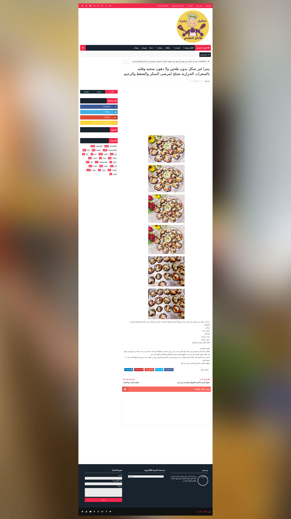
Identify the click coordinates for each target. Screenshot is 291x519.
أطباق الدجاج (113, 146)
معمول (103, 170)
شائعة (99, 92)
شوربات (144, 48)
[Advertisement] (121, 26)
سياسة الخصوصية (178, 6)
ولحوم (115, 174)
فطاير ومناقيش (103, 162)
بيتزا (115, 154)
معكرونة (114, 170)
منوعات (136, 48)
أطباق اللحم (99, 146)
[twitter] (110, 5)
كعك (91, 162)
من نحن (199, 6)
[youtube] (86, 5)
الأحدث (111, 92)
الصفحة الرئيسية (201, 48)
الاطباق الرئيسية (112, 150)
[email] (90, 5)
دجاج (87, 154)
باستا (151, 48)
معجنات (159, 48)
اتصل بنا (190, 6)
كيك (116, 166)
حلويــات (177, 48)
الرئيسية (208, 6)
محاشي (106, 166)
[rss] (94, 5)
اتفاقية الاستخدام (162, 6)
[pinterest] (82, 5)
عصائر (115, 162)
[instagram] (98, 5)
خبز (95, 154)
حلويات (106, 154)
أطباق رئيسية (189, 48)
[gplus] (102, 5)
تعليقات (86, 92)
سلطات (167, 48)
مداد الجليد (200, 512)
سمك (104, 158)
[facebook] (106, 5)
